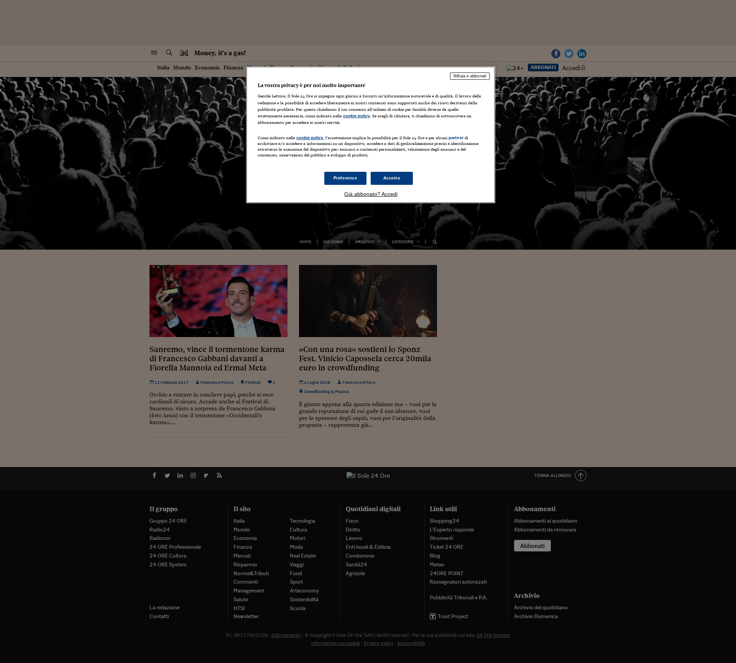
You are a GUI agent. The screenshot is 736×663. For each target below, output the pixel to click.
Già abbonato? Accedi (371, 194)
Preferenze (345, 178)
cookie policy (356, 116)
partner (456, 137)
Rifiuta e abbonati (469, 76)
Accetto (392, 178)
